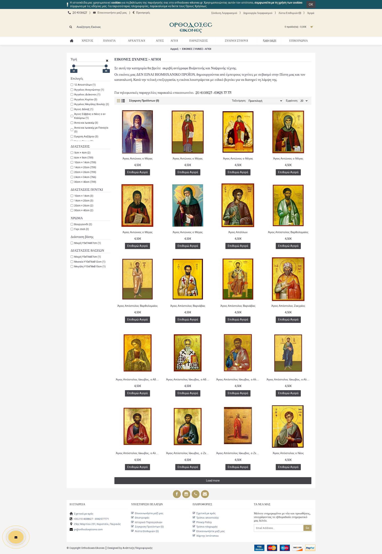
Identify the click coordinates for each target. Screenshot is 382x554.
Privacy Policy (204, 522)
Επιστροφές (142, 517)
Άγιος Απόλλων (238, 232)
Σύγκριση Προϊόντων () (149, 526)
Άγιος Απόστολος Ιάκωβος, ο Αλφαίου (238, 379)
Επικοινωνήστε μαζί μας (149, 513)
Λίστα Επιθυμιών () (147, 531)
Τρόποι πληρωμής (207, 526)
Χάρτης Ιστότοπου (207, 535)
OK (311, 4)
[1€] (73, 65)
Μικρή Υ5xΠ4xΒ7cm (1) (87, 242)
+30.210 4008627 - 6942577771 (91, 518)
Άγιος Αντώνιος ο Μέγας (138, 158)
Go (307, 528)
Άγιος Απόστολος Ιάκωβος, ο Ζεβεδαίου (188, 453)
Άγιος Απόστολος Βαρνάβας (187, 305)
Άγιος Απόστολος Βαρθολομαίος (288, 232)
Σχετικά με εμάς (83, 513)
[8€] (106, 65)
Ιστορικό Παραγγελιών (148, 522)
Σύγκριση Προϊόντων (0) (144, 100)
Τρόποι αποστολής (207, 517)
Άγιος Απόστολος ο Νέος (288, 453)
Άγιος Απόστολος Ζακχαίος (288, 305)
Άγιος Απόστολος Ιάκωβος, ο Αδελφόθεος (138, 379)
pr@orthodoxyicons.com (88, 529)
